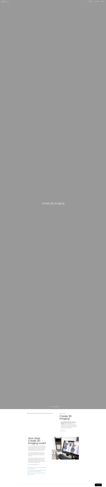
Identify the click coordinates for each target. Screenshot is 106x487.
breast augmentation (64, 422)
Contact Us (63, 430)
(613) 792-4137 (96, 1)
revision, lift (69, 422)
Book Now (90, 1)
